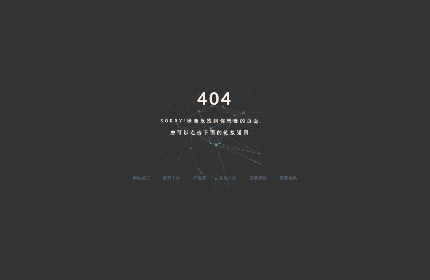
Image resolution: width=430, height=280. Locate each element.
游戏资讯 (258, 178)
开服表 (200, 178)
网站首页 (141, 178)
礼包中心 (228, 178)
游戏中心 (171, 178)
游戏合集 (288, 178)
